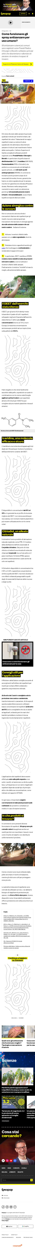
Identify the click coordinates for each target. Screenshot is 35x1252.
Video (9, 1168)
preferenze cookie (28, 1237)
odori (3, 248)
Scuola (23, 1168)
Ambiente (12, 1172)
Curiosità (16, 1168)
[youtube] (11, 1206)
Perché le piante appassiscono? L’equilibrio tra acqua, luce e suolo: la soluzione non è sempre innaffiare (17, 1090)
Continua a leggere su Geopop (17, 959)
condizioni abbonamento (8, 1237)
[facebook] (14, 1206)
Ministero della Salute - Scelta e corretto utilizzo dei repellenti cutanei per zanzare (17, 947)
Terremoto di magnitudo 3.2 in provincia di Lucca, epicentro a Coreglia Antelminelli (13, 1114)
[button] (29, 13)
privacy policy (5, 1234)
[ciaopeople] (17, 1245)
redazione (18, 1237)
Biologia (4, 1172)
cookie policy (14, 1234)
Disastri (20, 1172)
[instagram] (7, 1206)
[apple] (9, 1226)
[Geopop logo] (6, 13)
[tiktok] (3, 1206)
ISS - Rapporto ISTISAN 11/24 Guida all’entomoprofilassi (13, 941)
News (3, 1168)
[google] (25, 1226)
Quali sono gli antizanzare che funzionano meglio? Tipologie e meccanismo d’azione (12, 1044)
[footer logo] (17, 1189)
